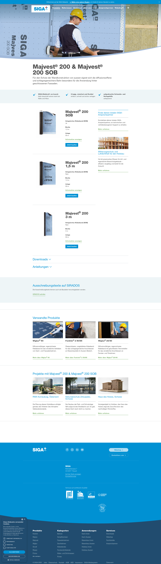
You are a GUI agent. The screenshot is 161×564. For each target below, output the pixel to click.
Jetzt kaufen (72, 145)
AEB (72, 562)
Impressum (79, 562)
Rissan (35, 550)
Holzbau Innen (87, 547)
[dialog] (14, 539)
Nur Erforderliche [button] (14, 556)
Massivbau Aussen (88, 543)
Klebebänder (61, 547)
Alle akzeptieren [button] (14, 552)
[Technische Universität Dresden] (102, 495)
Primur (35, 553)
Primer (59, 556)
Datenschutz (53, 562)
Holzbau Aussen (87, 550)
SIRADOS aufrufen (39, 294)
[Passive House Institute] (91, 495)
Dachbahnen (61, 543)
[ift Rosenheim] (69, 495)
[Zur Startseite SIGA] (40, 8)
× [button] (24, 519)
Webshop (117, 450)
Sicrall (35, 547)
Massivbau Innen (87, 540)
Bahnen (59, 534)
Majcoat (35, 540)
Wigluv (35, 543)
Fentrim (35, 534)
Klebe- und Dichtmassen (65, 553)
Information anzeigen (73, 139)
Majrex (35, 537)
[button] (67, 449)
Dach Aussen (86, 537)
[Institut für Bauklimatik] (80, 495)
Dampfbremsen (62, 537)
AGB (67, 562)
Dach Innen (86, 534)
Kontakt (61, 562)
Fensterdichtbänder (64, 550)
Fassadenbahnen (63, 540)
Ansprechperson (112, 543)
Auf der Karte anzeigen (73, 474)
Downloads (110, 534)
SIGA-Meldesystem (91, 562)
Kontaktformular (70, 476)
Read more (16, 535)
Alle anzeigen (36, 556)
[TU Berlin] (102, 508)
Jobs (45, 562)
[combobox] (22, 519)
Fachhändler (110, 540)
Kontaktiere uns (118, 455)
